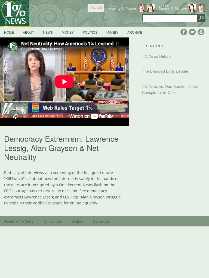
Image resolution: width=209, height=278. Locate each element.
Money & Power (122, 7)
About (28, 32)
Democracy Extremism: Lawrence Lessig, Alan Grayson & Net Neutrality (61, 147)
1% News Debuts (156, 56)
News (48, 32)
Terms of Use (52, 221)
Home (9, 32)
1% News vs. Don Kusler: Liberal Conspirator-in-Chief (170, 89)
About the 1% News (18, 221)
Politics (90, 32)
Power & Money (173, 7)
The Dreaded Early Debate (165, 71)
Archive (134, 32)
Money (68, 32)
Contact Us (101, 221)
